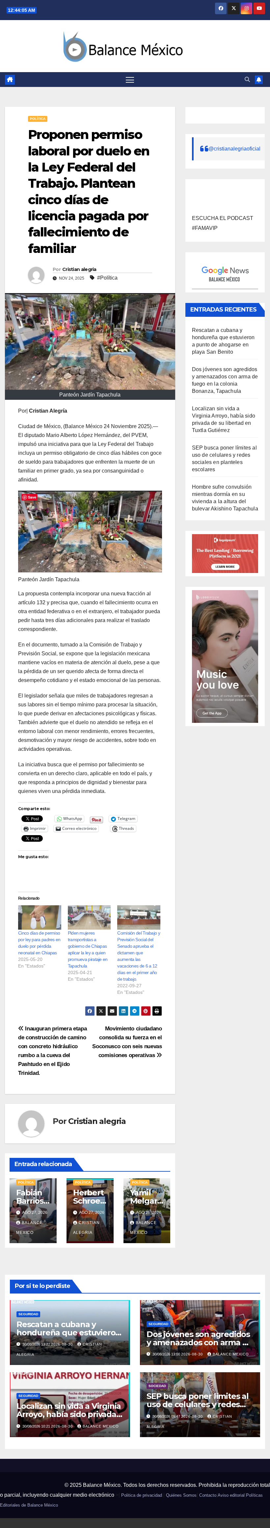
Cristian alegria (79, 269)
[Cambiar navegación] (130, 79)
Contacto (207, 1495)
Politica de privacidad (141, 1495)
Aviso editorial (231, 1495)
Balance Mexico (231, 1354)
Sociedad (157, 1386)
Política (37, 119)
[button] (247, 79)
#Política (107, 278)
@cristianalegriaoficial (234, 148)
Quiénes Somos (181, 1495)
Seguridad (28, 1314)
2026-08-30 (62, 1344)
